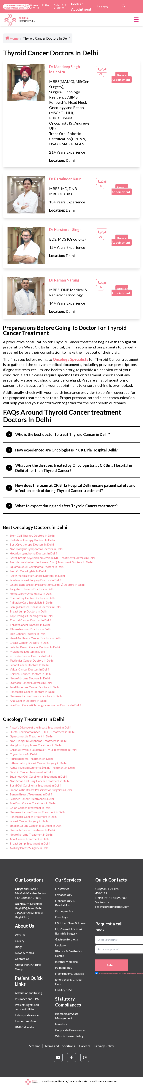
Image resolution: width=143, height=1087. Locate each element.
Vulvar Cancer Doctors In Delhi (29, 669)
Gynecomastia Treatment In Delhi (31, 736)
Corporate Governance (70, 1030)
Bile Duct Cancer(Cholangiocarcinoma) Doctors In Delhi (45, 705)
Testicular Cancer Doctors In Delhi (31, 660)
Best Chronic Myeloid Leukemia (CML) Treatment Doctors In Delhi (52, 557)
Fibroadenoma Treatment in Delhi (31, 758)
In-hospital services (27, 1015)
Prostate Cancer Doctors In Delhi (31, 656)
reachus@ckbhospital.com (112, 906)
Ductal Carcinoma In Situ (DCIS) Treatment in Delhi (42, 732)
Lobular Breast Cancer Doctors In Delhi (35, 647)
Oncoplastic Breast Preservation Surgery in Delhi (41, 790)
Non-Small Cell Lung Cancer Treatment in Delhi (39, 781)
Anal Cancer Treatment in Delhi (29, 839)
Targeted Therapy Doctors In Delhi (32, 589)
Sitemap (34, 1046)
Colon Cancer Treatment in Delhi (30, 807)
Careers (84, 1046)
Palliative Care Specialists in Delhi (31, 602)
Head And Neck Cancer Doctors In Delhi (35, 638)
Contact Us (22, 958)
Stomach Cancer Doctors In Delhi (31, 682)
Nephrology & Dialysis (69, 973)
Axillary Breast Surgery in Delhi (29, 848)
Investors (61, 1024)
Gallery (19, 941)
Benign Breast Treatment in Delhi (31, 794)
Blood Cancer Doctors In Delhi (29, 665)
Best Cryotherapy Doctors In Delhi (32, 544)
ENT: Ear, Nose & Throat (71, 923)
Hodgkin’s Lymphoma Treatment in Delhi (35, 745)
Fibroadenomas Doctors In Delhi (30, 629)
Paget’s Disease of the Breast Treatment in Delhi (40, 727)
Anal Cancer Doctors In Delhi (28, 700)
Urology (60, 945)
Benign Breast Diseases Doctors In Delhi (35, 607)
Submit (112, 965)
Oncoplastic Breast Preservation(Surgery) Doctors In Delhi (47, 584)
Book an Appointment (81, 6)
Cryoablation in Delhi (23, 754)
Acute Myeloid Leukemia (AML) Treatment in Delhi (42, 767)
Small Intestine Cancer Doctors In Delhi (34, 687)
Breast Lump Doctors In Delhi (28, 611)
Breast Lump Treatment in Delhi (30, 843)
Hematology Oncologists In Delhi (31, 593)
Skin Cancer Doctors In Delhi (28, 633)
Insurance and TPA (27, 999)
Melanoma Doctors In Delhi (27, 651)
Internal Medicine (66, 961)
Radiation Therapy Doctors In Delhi (32, 540)
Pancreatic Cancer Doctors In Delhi (32, 691)
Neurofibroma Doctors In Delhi (30, 678)
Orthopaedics (64, 911)
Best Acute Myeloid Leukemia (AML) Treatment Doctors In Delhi (51, 562)
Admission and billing (28, 993)
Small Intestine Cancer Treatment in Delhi (36, 825)
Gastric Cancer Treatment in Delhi (31, 772)
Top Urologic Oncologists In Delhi (31, 616)
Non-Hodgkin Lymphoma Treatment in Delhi (38, 740)
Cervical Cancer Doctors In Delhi (30, 674)
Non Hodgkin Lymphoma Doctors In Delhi (36, 549)
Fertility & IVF (64, 990)
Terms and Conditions (59, 1046)
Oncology (61, 917)
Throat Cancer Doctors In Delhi (30, 624)
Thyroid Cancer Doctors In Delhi (30, 620)
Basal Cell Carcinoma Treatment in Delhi (35, 785)
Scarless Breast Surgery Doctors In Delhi (35, 580)
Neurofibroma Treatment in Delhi (31, 834)
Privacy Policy (104, 1046)
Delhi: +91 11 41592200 (110, 897)
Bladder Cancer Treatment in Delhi (32, 798)
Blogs (18, 946)
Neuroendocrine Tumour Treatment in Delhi (37, 812)
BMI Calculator (25, 1027)
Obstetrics (62, 888)
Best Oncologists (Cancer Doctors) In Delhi (37, 575)
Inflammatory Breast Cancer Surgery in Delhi (38, 763)
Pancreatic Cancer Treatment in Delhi (33, 816)
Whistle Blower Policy (69, 1036)
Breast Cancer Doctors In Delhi (29, 642)
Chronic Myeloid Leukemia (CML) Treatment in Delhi (43, 749)
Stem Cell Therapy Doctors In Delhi (32, 535)
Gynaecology (63, 894)
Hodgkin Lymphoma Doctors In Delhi (33, 553)
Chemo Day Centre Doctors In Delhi (32, 598)
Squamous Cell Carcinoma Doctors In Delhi (37, 566)
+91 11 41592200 (60, 6)
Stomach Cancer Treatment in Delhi (32, 830)
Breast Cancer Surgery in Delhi (29, 821)
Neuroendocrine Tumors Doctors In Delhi (36, 696)
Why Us (20, 935)
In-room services (25, 1021)
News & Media (24, 952)
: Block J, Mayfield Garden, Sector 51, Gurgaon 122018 (30, 893)
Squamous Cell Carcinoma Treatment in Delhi (38, 776)
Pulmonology (63, 967)
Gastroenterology (66, 939)
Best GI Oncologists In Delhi (28, 571)
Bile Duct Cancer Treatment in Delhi (32, 803)
